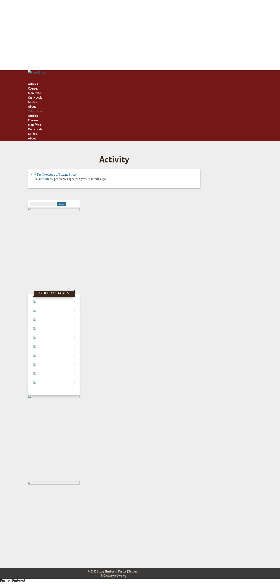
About (32, 138)
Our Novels (35, 129)
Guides (32, 134)
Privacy (133, 571)
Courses (33, 120)
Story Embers (106, 571)
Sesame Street (43, 179)
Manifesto (34, 125)
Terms (122, 571)
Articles (33, 115)
